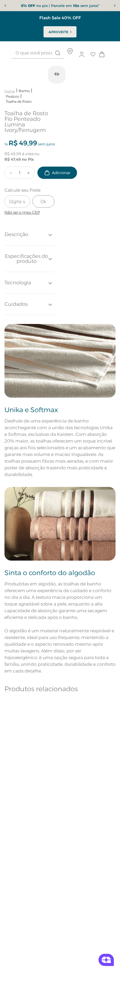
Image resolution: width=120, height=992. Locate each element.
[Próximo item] (115, 6)
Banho (24, 91)
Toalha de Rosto (19, 101)
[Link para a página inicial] (9, 91)
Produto (12, 96)
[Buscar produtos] (58, 53)
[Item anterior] (5, 6)
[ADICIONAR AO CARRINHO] (57, 173)
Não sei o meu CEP (22, 212)
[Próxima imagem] (56, 74)
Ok (43, 201)
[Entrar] (82, 54)
